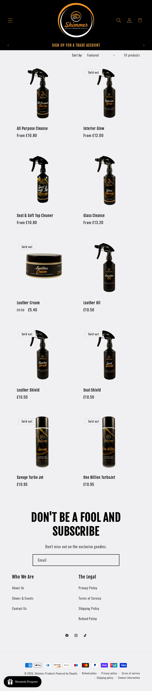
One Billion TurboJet (99, 477)
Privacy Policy (88, 587)
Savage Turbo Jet (30, 477)
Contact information (129, 678)
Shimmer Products (45, 673)
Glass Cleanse (94, 216)
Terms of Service (90, 598)
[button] (10, 20)
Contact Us (19, 608)
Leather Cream (28, 303)
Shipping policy (105, 678)
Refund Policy (88, 618)
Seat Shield (92, 390)
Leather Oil (91, 303)
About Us (18, 587)
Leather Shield (28, 390)
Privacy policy (109, 673)
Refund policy (89, 673)
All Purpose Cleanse (32, 128)
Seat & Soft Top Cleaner (35, 216)
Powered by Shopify (66, 673)
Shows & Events (23, 598)
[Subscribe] (113, 560)
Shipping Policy (89, 608)
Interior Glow (93, 128)
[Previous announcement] (8, 45)
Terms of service (131, 673)
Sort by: (77, 54)
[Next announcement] (144, 45)
